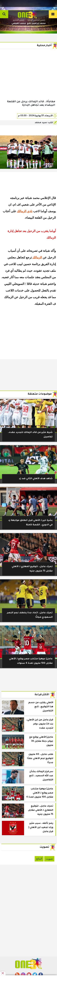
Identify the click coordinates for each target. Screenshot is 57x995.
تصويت (49, 858)
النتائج (39, 858)
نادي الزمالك (24, 211)
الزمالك (37, 257)
